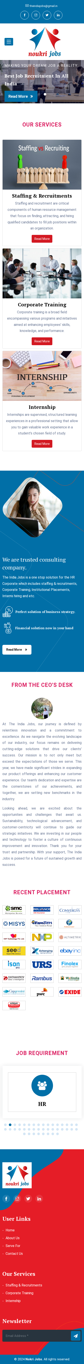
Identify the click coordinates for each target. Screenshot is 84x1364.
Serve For (13, 1246)
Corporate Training (19, 1293)
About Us (13, 1238)
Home (10, 1230)
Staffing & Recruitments (24, 1285)
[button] (5, 1124)
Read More (42, 239)
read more (14, 649)
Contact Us (14, 1254)
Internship (13, 1301)
